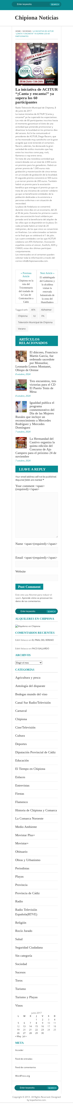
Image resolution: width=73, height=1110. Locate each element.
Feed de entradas (23, 1058)
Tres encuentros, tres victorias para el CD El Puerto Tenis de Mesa (43, 386)
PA (42, 315)
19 (18, 1029)
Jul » (25, 1036)
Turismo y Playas (26, 997)
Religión (20, 922)
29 (36, 1033)
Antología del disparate (30, 686)
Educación (22, 760)
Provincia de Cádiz (27, 893)
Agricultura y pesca (27, 677)
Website (20, 571)
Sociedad (27, 31)
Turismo (20, 989)
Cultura (20, 735)
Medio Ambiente (26, 827)
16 (42, 1026)
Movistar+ (22, 843)
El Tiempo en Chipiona (30, 769)
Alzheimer (46, 309)
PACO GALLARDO (40, 648)
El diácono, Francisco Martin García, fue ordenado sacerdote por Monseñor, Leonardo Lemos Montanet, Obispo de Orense (36, 361)
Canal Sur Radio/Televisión (33, 702)
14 (30, 1026)
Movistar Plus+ (25, 835)
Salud (19, 939)
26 (18, 1033)
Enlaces (20, 777)
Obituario (21, 851)
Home (18, 31)
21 (30, 1029)
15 (36, 1026)
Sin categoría (23, 955)
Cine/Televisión (25, 727)
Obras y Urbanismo (27, 860)
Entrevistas (22, 785)
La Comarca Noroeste (29, 818)
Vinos (19, 1005)
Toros (19, 980)
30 (42, 1033)
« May (18, 1036)
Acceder (19, 1050)
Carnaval (21, 710)
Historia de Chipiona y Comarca (36, 810)
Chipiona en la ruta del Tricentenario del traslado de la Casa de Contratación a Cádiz (26, 291)
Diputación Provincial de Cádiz (35, 752)
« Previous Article (26, 275)
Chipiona (22, 315)
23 (42, 1029)
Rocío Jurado (23, 931)
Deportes (21, 744)
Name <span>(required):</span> (36, 543)
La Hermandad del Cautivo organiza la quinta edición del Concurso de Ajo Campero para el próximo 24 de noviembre (35, 447)
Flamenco (21, 802)
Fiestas (19, 793)
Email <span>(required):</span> (36, 557)
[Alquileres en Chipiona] (27, 625)
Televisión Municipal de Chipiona (35, 322)
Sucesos (20, 972)
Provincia (21, 885)
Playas (19, 876)
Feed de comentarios (25, 1067)
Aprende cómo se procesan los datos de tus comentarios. (33, 599)
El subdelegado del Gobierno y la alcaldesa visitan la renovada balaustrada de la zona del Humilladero (47, 290)
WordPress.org (22, 1075)
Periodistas (22, 868)
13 (24, 1026)
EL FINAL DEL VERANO (43, 640)
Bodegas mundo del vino (31, 694)
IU (34, 315)
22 (36, 1029)
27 (24, 1033)
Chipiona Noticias (36, 17)
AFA (33, 309)
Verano (22, 328)
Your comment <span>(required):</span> (30, 487)
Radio (19, 901)
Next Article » (47, 273)
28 (30, 1033)
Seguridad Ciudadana (29, 947)
